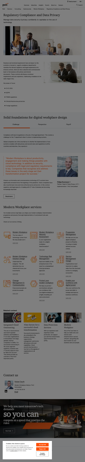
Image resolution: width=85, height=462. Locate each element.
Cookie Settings (42, 453)
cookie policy (14, 450)
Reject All (42, 449)
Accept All (42, 444)
